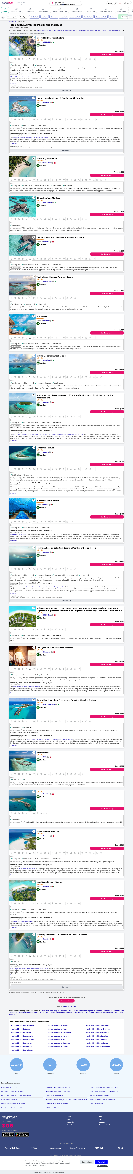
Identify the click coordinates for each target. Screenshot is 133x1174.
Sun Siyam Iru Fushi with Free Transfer (54, 647)
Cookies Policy (38, 1172)
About (68, 1116)
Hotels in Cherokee (96, 1104)
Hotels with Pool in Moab (57, 1029)
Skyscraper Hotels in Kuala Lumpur (58, 1087)
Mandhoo (46, 360)
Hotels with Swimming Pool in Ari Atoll (87, 1011)
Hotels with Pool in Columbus (96, 1040)
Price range (11, 17)
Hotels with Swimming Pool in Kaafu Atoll (56, 1011)
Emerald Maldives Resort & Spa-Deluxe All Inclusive (60, 98)
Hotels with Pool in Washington (22, 1025)
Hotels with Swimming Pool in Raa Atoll (33, 1012)
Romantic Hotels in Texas (54, 1095)
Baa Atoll (54, 17)
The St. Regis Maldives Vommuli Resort (54, 277)
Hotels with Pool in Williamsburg (98, 1033)
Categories (70, 1122)
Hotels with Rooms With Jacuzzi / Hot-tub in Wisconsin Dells (66, 1100)
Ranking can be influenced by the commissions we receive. (27, 34)
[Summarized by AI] (21, 74)
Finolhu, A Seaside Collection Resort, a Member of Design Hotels (66, 548)
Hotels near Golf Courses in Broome (102, 1100)
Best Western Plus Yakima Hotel (12, 1108)
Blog (100, 1116)
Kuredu (45, 505)
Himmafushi (47, 202)
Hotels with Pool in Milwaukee (97, 1036)
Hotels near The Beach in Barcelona (58, 1091)
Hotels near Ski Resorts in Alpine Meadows (16, 1095)
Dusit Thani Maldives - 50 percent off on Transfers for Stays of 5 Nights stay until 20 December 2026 (75, 396)
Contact (102, 1122)
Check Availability (107, 54)
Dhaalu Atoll (88, 17)
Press (68, 1119)
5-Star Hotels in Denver (9, 1100)
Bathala (46, 452)
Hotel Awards (71, 1125)
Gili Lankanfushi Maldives (48, 198)
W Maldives (41, 316)
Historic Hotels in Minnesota (100, 1095)
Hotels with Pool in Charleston (22, 1050)
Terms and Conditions (58, 1172)
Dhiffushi (46, 42)
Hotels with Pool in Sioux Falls (22, 1036)
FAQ (100, 1119)
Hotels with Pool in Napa (57, 1040)
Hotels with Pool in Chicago (21, 1033)
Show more (65, 90)
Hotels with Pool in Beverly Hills (22, 1040)
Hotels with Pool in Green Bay (21, 1043)
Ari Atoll (44, 17)
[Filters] (3, 17)
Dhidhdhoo (47, 615)
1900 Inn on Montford (53, 1108)
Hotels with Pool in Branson (58, 1036)
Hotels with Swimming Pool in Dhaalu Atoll (101, 1012)
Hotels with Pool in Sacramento (59, 1033)
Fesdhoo (46, 321)
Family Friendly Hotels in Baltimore (13, 1104)
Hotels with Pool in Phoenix (58, 1047)
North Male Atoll (49, 704)
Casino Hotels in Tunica (9, 1087)
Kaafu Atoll (34, 17)
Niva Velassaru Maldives (47, 831)
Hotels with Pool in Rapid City (21, 1047)
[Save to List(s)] (33, 37)
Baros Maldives (43, 752)
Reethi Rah (47, 163)
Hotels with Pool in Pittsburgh (97, 1043)
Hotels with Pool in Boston (20, 1029)
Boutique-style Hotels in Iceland (57, 1104)
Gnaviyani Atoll (101, 17)
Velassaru (46, 836)
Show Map (125, 17)
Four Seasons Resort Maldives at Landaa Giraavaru (60, 237)
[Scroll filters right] (115, 16)
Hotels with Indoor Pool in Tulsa (12, 1091)
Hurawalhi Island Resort (47, 500)
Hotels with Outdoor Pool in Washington (104, 1091)
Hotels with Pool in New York (59, 1025)
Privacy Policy (47, 1172)
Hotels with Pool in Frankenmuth (98, 1047)
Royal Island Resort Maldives (49, 882)
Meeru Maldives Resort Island (50, 38)
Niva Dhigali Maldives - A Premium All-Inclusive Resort (61, 934)
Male (45, 757)
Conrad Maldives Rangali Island (51, 356)
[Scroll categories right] (130, 10)
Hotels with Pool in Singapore (59, 1043)
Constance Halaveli (45, 448)
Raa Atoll (63, 17)
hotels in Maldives (69, 1006)
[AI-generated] (20, 68)
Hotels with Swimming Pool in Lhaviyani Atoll (66, 1012)
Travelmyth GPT (104, 1125)
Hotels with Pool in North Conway (98, 1029)
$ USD (110, 3)
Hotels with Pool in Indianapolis (97, 1025)
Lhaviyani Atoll (75, 17)
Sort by (22, 17)
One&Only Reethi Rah (46, 158)
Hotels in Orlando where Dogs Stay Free (104, 1087)
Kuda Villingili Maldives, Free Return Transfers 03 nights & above (66, 700)
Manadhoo (47, 652)
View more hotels (66, 1001)
